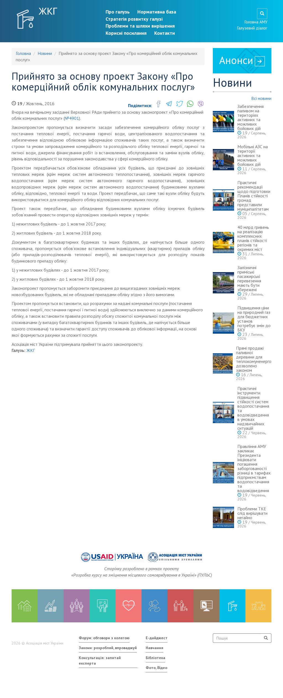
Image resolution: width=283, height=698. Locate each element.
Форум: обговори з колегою (104, 637)
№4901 (72, 118)
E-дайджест (156, 637)
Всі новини (261, 98)
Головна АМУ (256, 22)
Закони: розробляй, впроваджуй (108, 647)
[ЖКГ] (232, 605)
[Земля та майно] (25, 605)
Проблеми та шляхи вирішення (140, 26)
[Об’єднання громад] (258, 605)
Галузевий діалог (252, 28)
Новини (45, 53)
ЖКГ (48, 11)
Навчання (154, 647)
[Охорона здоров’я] (129, 605)
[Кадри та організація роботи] (77, 605)
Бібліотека (155, 657)
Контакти (164, 33)
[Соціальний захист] (180, 605)
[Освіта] (103, 605)
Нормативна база (156, 12)
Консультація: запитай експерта (100, 660)
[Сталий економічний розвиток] (154, 605)
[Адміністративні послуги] (206, 605)
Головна (23, 53)
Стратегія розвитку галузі (134, 19)
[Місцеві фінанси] (51, 605)
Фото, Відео (156, 667)
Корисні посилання (126, 33)
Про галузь (118, 12)
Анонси (236, 60)
